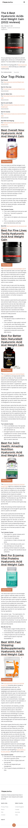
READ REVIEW (4, 84)
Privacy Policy (4, 807)
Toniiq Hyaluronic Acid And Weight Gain (14, 89)
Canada (17, 809)
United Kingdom (19, 807)
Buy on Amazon (7, 161)
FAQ (2, 812)
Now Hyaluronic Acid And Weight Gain (14, 82)
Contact (3, 815)
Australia (17, 812)
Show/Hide (16, 72)
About (2, 809)
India (16, 815)
